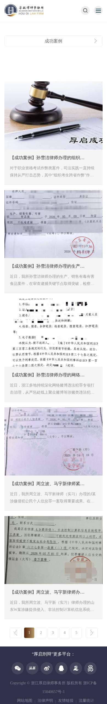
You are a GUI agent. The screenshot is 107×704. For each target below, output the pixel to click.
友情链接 (66, 701)
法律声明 (45, 701)
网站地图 (24, 701)
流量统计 (86, 701)
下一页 (92, 633)
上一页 (16, 633)
